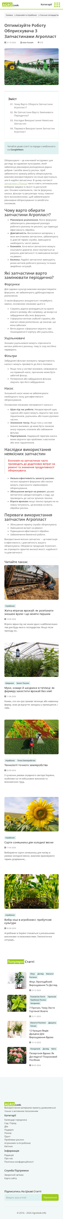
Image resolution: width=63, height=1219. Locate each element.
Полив (7, 1132)
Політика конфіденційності (19, 1161)
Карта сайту (10, 1178)
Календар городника (15, 1119)
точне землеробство (26, 760)
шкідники (9, 683)
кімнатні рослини (38, 1022)
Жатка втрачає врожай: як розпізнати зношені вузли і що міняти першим (28, 612)
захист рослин (23, 683)
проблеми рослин (38, 1000)
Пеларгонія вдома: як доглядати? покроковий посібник (43, 1057)
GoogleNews (17, 149)
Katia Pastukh (27, 42)
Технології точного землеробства (26, 765)
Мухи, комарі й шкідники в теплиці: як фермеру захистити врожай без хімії (29, 689)
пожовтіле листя (37, 996)
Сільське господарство (49, 15)
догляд (41, 974)
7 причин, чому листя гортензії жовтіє (42, 1009)
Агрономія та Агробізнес (26, 15)
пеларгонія (35, 1049)
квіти (53, 1049)
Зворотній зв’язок (14, 1174)
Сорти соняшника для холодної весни (28, 842)
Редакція (9, 1155)
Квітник (8, 1146)
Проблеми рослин (14, 1139)
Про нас (8, 1158)
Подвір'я (8, 1129)
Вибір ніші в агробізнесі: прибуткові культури (28, 921)
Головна (9, 15)
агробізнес (10, 606)
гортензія (52, 996)
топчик (33, 1026)
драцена (52, 1022)
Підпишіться (50, 1197)
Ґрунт (7, 1136)
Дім (6, 1126)
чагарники (35, 1003)
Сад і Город (10, 1123)
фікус (32, 974)
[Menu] (57, 4)
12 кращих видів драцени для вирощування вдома (41, 1034)
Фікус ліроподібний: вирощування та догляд (43, 983)
